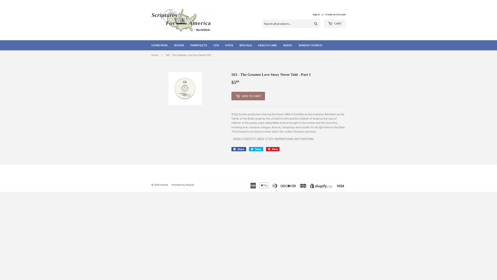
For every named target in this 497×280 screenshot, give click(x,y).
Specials (245, 45)
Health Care (267, 45)
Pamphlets (198, 45)
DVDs (229, 45)
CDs (216, 45)
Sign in (316, 14)
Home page (159, 45)
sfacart (164, 184)
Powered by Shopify (183, 184)
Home (154, 55)
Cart (338, 23)
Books (179, 45)
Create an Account (335, 14)
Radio (287, 45)
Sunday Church (310, 45)
